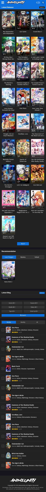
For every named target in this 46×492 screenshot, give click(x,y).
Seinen (42, 349)
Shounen (35, 330)
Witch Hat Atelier (18, 453)
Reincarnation (26, 417)
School (37, 257)
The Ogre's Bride (18, 357)
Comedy (37, 349)
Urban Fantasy (39, 359)
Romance (32, 359)
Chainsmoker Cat (18, 347)
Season (33, 303)
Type (11, 311)
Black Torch (16, 366)
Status (33, 307)
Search (24, 315)
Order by (33, 311)
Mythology (25, 359)
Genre (11, 303)
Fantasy (30, 330)
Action (19, 330)
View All (42, 7)
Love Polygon (9, 257)
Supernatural (31, 369)
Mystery (23, 257)
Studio (11, 307)
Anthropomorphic (28, 349)
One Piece (15, 328)
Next (22, 244)
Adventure (24, 330)
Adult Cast (20, 349)
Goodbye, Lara (17, 415)
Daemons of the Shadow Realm (23, 337)
